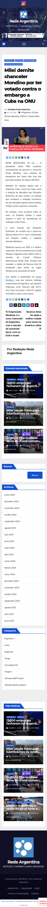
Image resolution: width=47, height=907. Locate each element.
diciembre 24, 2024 (17, 785)
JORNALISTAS (13, 888)
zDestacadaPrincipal (14, 678)
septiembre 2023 (12, 601)
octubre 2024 (10, 515)
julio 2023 (9, 614)
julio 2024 (9, 535)
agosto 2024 (10, 528)
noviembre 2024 (12, 508)
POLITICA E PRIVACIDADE (18, 894)
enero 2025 (10, 495)
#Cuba (35, 112)
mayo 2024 (10, 548)
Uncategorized (30, 60)
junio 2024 (9, 541)
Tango (7, 658)
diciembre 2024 (12, 501)
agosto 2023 (10, 608)
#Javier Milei (33, 116)
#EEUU (23, 116)
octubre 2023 (10, 594)
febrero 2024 (10, 568)
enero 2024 (10, 574)
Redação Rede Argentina (19, 109)
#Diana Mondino (11, 116)
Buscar (8, 466)
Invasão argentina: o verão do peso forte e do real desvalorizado (22, 809)
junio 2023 (9, 621)
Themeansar (23, 882)
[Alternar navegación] (24, 44)
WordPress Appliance (8, 901)
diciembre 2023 (12, 581)
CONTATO (35, 894)
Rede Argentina (23, 21)
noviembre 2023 (12, 588)
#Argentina (26, 112)
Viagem (8, 672)
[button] (43, 44)
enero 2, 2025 (15, 728)
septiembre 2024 (12, 521)
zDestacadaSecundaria (13, 64)
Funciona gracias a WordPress (16, 879)
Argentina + (9, 60)
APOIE (37, 888)
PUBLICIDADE (26, 888)
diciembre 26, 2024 (17, 756)
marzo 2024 (10, 561)
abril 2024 (9, 554)
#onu (6, 120)
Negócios (19, 60)
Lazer (7, 645)
